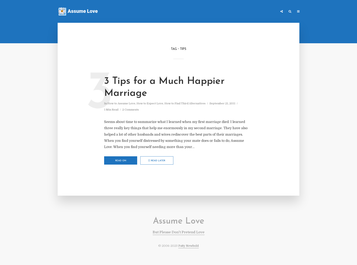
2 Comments (130, 109)
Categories (235, 12)
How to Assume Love (121, 103)
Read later (158, 161)
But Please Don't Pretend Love (179, 232)
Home (219, 12)
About (270, 12)
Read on (120, 161)
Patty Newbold (188, 245)
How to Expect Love (150, 103)
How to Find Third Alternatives (185, 103)
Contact (255, 12)
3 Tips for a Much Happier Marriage (164, 87)
